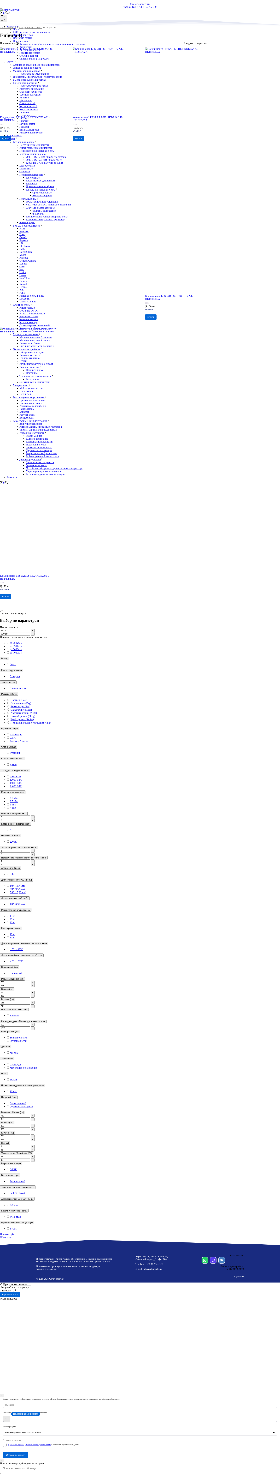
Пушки (23, 361)
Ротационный (17, 1181)
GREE (13, 1169)
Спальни (24, 121)
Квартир (24, 97)
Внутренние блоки (29, 343)
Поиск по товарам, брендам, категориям (22, 1463)
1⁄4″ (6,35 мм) (17, 904)
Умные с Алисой (19, 741)
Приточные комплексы (32, 400)
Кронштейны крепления (39, 441)
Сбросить (5, 1237)
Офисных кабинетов (30, 91)
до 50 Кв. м (16, 649)
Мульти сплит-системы (26, 334)
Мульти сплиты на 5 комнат (34, 340)
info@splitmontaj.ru (153, 1269)
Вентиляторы (26, 409)
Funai (22, 292)
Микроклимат (21, 385)
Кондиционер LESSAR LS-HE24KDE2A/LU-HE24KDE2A (25, 577)
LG (21, 243)
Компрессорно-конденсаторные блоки (47, 216)
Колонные (31, 183)
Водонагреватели (29, 367)
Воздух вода (33, 379)
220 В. (13, 841)
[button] (7, 13)
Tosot (22, 234)
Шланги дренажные (37, 438)
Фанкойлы (38, 213)
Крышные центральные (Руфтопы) (45, 219)
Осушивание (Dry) (21, 703)
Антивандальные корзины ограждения (40, 426)
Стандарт (15, 676)
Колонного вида (28, 322)
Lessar (22, 275)
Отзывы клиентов (23, 35)
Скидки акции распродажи (34, 58)
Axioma (23, 257)
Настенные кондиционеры (34, 145)
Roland (23, 284)
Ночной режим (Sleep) (23, 716)
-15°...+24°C (16, 961)
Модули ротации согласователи (43, 471)
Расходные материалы (31, 433)
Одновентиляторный (21, 1106)
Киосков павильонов (31, 132)
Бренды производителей (26, 225)
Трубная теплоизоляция (39, 450)
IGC (21, 289)
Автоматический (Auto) (24, 713)
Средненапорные (42, 192)
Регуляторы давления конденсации (45, 474)
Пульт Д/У (15, 1064)
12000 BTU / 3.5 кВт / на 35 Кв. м (44, 162)
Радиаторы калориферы (32, 406)
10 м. (12, 934)
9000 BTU (15, 776)
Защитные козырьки (30, 423)
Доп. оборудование (30, 459)
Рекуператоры (27, 414)
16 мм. (13, 1091)
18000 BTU (16, 783)
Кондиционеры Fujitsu (31, 295)
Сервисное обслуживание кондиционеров (36, 64)
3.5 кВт (14, 801)
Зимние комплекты (36, 465)
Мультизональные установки (42, 201)
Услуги (10, 61)
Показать (7, 1234)
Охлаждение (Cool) (21, 709)
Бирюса (23, 240)
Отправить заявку (15, 1455)
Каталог (10, 138)
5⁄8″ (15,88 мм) (18, 892)
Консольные (33, 177)
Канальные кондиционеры (40, 189)
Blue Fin (14, 1015)
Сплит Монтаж (56, 1279)
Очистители (26, 391)
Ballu (22, 249)
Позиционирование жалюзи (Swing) (31, 722)
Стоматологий (27, 103)
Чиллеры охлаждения (44, 210)
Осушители (25, 394)
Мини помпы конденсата (40, 462)
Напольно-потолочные (32, 313)
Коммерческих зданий (31, 88)
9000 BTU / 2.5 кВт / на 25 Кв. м (44, 159)
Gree (21, 266)
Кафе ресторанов (28, 109)
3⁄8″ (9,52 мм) (17, 889)
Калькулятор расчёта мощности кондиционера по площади (52, 44)
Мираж (14, 1052)
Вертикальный (18, 1103)
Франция (15, 752)
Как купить (25, 47)
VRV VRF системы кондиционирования (48, 204)
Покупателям (20, 41)
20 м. (12, 922)
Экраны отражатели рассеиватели (38, 429)
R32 (12, 874)
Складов (24, 112)
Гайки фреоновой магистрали (42, 456)
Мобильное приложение (23, 1067)
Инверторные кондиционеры (35, 147)
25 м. (12, 919)
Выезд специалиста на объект (29, 79)
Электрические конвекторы (34, 382)
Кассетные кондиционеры (40, 180)
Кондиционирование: (25, 83)
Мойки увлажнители (31, 388)
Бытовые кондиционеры (33, 154)
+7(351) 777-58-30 (154, 1264)
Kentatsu (24, 231)
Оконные (24, 171)
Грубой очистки (18, 1040)
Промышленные (28, 198)
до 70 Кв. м (16, 652)
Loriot (22, 272)
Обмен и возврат (28, 55)
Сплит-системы (21, 304)
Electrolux (24, 246)
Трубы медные (34, 435)
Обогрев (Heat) (19, 700)
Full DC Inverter (18, 1193)
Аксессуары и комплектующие (30, 421)
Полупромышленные (31, 174)
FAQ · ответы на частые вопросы (31, 32)
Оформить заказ (10, 1294)
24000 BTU (16, 786)
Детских (24, 118)
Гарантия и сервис (29, 52)
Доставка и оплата (29, 49)
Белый (13, 1079)
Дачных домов (27, 123)
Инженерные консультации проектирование (37, 76)
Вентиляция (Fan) (20, 706)
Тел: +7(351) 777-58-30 (144, 7)
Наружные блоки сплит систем (36, 331)
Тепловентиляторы (30, 358)
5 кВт (13, 804)
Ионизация (16, 734)
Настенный (16, 973)
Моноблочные (27, 165)
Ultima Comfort (27, 301)
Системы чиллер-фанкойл (40, 207)
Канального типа (28, 319)
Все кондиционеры (23, 142)
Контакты (11, 477)
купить (5, 596)
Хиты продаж (27, 222)
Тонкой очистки (19, 1037)
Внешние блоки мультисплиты (36, 346)
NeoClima (24, 278)
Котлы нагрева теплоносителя (36, 363)
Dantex (23, 281)
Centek (23, 237)
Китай (13, 764)
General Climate (27, 260)
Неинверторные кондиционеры (36, 150)
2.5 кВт (14, 798)
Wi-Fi (13, 737)
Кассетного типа (28, 316)
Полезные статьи (22, 37)
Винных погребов (29, 129)
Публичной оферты (16, 1444)
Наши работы (14, 135)
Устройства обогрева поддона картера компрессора (54, 468)
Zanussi (23, 263)
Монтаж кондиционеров (26, 71)
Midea (22, 254)
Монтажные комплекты (39, 447)
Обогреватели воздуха (31, 352)
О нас (16, 29)
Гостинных (25, 115)
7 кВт (13, 807)
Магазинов (25, 100)
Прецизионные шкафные (40, 186)
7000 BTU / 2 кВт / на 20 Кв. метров (46, 157)
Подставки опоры (36, 444)
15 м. (12, 916)
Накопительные (34, 370)
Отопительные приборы (26, 349)
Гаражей (24, 126)
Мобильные (26, 168)
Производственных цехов (33, 85)
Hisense (23, 287)
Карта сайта (239, 1276)
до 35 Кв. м (16, 646)
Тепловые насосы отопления (35, 376)
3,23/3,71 (14, 1205)
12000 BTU (16, 779)
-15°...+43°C (16, 949)
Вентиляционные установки (29, 397)
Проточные (32, 373)
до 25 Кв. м (16, 643)
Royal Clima (25, 252)
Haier (22, 228)
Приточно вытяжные (31, 403)
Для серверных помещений (34, 325)
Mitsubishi (24, 298)
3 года (13, 1228)
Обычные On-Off (28, 310)
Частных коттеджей (30, 94)
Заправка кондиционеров (27, 67)
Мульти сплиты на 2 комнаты (35, 337)
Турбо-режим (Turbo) (22, 719)
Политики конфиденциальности (38, 1444)
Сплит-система (18, 688)
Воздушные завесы (30, 355)
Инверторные (27, 307)
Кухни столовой (28, 106)
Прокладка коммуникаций (34, 73)
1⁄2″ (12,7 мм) (17, 885)
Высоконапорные (42, 195)
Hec (21, 269)
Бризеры (24, 411)
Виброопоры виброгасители (41, 453)
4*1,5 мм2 (15, 1216)
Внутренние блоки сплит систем (37, 328)
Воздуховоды (26, 417)
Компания (12, 26)
